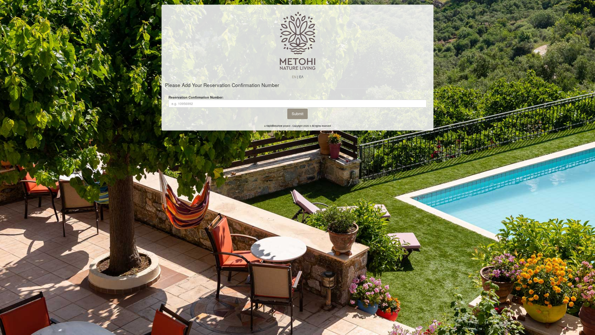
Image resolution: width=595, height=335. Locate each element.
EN (294, 76)
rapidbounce (274, 125)
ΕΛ (301, 76)
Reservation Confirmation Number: (196, 97)
